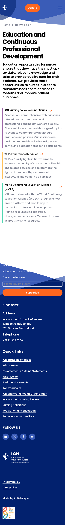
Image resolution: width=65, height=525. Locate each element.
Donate (32, 8)
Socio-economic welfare (18, 416)
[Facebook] (23, 437)
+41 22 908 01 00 (13, 340)
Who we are (10, 365)
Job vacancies (12, 388)
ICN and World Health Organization (25, 394)
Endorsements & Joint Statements (25, 371)
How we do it (23, 25)
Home (6, 25)
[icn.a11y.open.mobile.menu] (59, 7)
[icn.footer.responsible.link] (32, 513)
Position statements (16, 382)
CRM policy (10, 487)
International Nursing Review (21, 399)
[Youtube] (32, 437)
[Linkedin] (6, 437)
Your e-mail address (14, 277)
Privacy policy (11, 482)
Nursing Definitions (14, 405)
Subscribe (32, 292)
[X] (14, 437)
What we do (10, 377)
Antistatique (21, 498)
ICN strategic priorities (17, 360)
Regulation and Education (19, 410)
